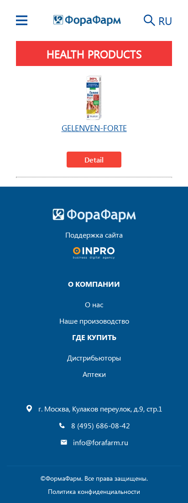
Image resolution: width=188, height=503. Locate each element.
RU (165, 20)
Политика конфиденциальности (94, 491)
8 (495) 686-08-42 (100, 425)
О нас (94, 304)
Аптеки (94, 374)
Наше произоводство (94, 320)
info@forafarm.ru (100, 442)
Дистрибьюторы (94, 357)
